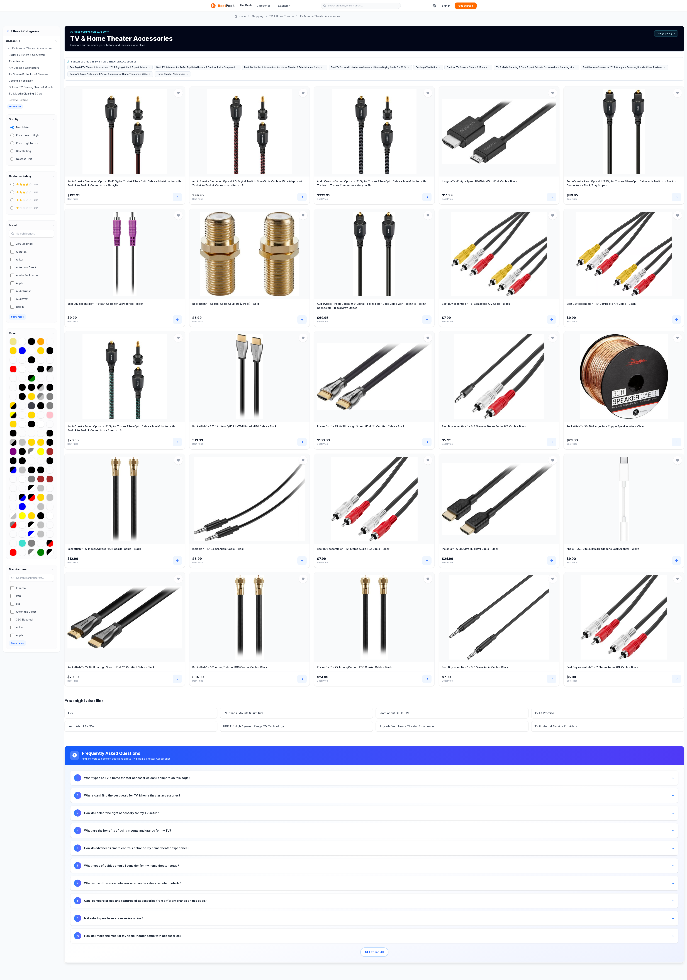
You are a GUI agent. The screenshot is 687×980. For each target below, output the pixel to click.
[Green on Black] (49, 433)
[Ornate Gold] (13, 350)
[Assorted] (22, 433)
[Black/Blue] (13, 469)
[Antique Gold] (13, 424)
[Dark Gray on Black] (22, 387)
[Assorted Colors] (22, 359)
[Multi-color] (22, 378)
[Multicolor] (49, 506)
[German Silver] (40, 506)
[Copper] (13, 387)
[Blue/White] (31, 533)
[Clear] (49, 341)
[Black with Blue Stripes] (22, 497)
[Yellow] (22, 515)
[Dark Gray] (31, 543)
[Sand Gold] (40, 350)
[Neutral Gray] (49, 396)
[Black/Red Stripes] (49, 543)
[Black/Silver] (40, 387)
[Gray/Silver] (40, 396)
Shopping (258, 16)
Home (242, 16)
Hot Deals (246, 5)
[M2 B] (31, 369)
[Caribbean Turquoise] (22, 543)
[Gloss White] (22, 369)
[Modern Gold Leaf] (40, 442)
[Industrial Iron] (13, 359)
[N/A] (49, 524)
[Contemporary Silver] (22, 442)
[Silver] (40, 533)
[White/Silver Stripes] (13, 515)
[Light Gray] (49, 405)
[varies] (31, 433)
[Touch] (40, 359)
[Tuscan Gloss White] (31, 350)
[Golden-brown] (40, 478)
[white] (22, 524)
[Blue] (22, 506)
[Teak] (22, 533)
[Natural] (49, 359)
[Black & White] (31, 524)
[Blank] (49, 469)
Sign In (446, 5)
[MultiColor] (13, 497)
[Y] (22, 414)
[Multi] (13, 396)
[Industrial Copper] (40, 433)
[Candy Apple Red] (13, 552)
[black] (13, 433)
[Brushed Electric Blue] (22, 350)
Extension (284, 5)
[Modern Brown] (49, 451)
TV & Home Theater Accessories (320, 16)
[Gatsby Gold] (40, 497)
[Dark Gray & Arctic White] (31, 552)
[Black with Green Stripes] (31, 378)
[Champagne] (31, 460)
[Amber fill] (49, 533)
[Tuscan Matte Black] (49, 387)
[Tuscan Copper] (22, 488)
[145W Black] (22, 396)
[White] (22, 478)
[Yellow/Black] (13, 414)
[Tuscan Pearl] (13, 533)
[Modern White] (40, 424)
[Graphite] (31, 405)
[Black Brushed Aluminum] (40, 469)
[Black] (40, 515)
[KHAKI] (13, 341)
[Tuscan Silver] (49, 497)
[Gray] (31, 478)
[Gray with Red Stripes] (13, 524)
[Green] (40, 552)
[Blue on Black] (31, 387)
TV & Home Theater (281, 16)
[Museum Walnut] (31, 506)
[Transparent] (40, 543)
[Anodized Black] (31, 341)
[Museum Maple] (22, 552)
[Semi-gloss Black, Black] (49, 350)
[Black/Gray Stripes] (49, 369)
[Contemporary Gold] (31, 414)
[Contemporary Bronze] (13, 378)
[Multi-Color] (49, 488)
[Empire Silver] (22, 469)
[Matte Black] (40, 369)
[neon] (40, 414)
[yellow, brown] (40, 451)
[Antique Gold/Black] (13, 405)
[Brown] (49, 478)
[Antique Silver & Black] (13, 442)
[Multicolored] (22, 405)
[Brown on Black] (31, 359)
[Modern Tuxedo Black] (22, 451)
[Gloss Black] (49, 442)
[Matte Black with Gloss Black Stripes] (31, 424)
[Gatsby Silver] (40, 524)
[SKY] (49, 378)
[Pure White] (49, 515)
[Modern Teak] (13, 488)
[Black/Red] (31, 497)
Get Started (465, 5)
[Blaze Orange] (40, 341)
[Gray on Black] (31, 469)
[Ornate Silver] (40, 488)
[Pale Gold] (31, 442)
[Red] (13, 369)
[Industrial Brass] (13, 478)
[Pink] (49, 414)
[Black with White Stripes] (49, 552)
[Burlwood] (49, 424)
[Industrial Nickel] (40, 378)
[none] (13, 506)
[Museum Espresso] (40, 460)
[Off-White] (22, 341)
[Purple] (13, 451)
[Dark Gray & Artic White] (31, 451)
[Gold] (31, 396)
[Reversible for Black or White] (13, 460)
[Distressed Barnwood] (13, 543)
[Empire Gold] (31, 515)
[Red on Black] (49, 460)
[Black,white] (40, 405)
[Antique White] (22, 424)
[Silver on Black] (22, 460)
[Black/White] (31, 488)
